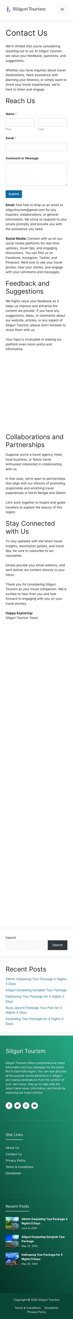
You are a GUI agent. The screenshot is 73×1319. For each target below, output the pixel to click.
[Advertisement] (36, 394)
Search (11, 938)
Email (11, 138)
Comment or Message (22, 158)
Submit (13, 194)
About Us (12, 1148)
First (8, 129)
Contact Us (14, 1154)
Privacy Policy (16, 1160)
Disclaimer (13, 1173)
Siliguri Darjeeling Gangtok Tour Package (36, 990)
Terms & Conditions (19, 1167)
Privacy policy (36, 1312)
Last (41, 129)
